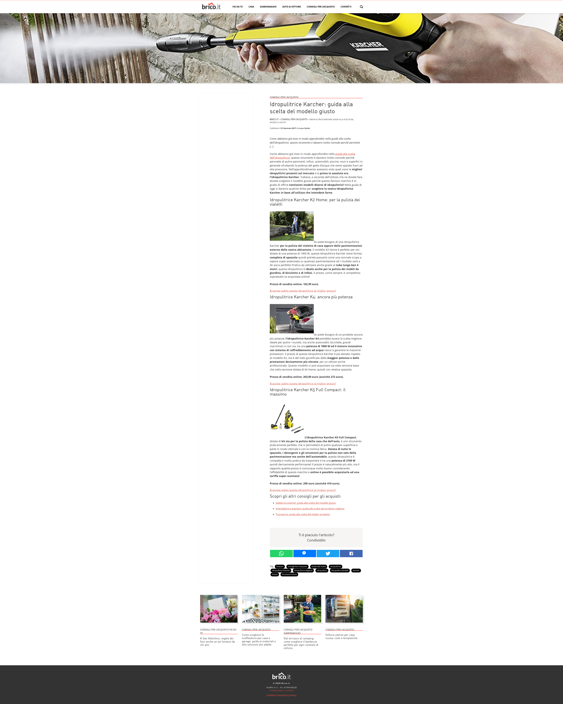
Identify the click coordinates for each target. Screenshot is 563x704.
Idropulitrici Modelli (339, 570)
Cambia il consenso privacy (281, 695)
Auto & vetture (291, 6)
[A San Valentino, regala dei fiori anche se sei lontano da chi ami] (219, 624)
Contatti (346, 6)
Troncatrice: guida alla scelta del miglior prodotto (303, 514)
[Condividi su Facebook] (351, 553)
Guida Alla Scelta (319, 566)
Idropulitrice (335, 566)
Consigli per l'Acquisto (297, 566)
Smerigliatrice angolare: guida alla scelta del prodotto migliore (310, 508)
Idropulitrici (322, 570)
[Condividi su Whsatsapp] (281, 553)
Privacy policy (276, 690)
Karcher (356, 570)
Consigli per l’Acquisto (321, 6)
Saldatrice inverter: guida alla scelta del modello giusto (306, 503)
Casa (251, 6)
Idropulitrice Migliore (303, 570)
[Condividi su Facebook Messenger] (304, 553)
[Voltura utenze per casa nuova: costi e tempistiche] (344, 624)
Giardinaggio (268, 6)
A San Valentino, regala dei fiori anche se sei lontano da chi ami (217, 642)
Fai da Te (238, 6)
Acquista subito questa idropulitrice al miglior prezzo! (303, 291)
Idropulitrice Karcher (281, 570)
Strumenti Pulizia (289, 574)
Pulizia (275, 574)
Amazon (279, 566)
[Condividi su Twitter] (328, 553)
